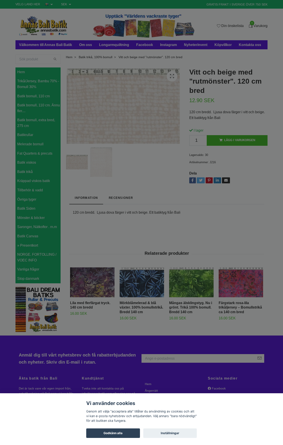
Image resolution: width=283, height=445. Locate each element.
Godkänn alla (112, 433)
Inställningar (170, 433)
